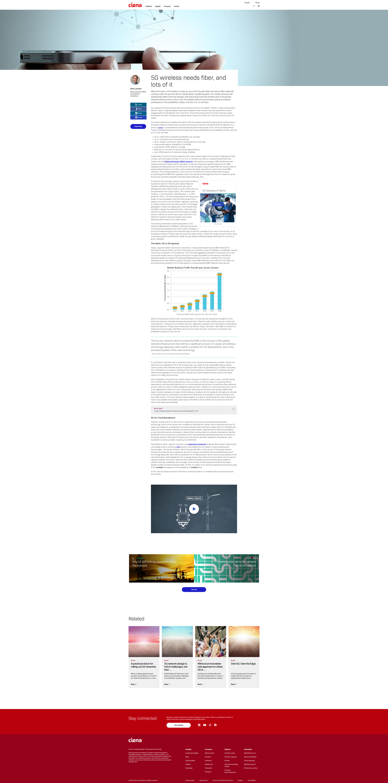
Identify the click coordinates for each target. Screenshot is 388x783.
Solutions (148, 6)
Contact (176, 6)
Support (228, 749)
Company (167, 6)
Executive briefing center (231, 765)
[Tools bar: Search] (253, 6)
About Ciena (209, 753)
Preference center (250, 768)
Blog (187, 757)
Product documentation (230, 771)
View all (194, 589)
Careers (247, 3)
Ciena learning (249, 760)
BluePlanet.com (250, 753)
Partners (208, 772)
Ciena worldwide (250, 757)
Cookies (240, 780)
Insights (157, 6)
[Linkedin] (199, 725)
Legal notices (203, 780)
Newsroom (209, 764)
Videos (188, 764)
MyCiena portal (249, 764)
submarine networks (197, 444)
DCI (178, 447)
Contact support (231, 757)
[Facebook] (215, 725)
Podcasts (188, 768)
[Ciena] (135, 4)
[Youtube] (204, 725)
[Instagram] (210, 725)
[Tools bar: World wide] (258, 6)
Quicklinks (248, 749)
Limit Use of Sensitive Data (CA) (223, 780)
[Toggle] (200, 749)
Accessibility (252, 780)
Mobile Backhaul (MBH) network (179, 161)
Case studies (190, 760)
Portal (257, 3)
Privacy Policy (189, 780)
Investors (208, 760)
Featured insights (191, 753)
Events (227, 760)
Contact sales (230, 753)
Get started (178, 725)
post (161, 127)
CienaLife (208, 768)
